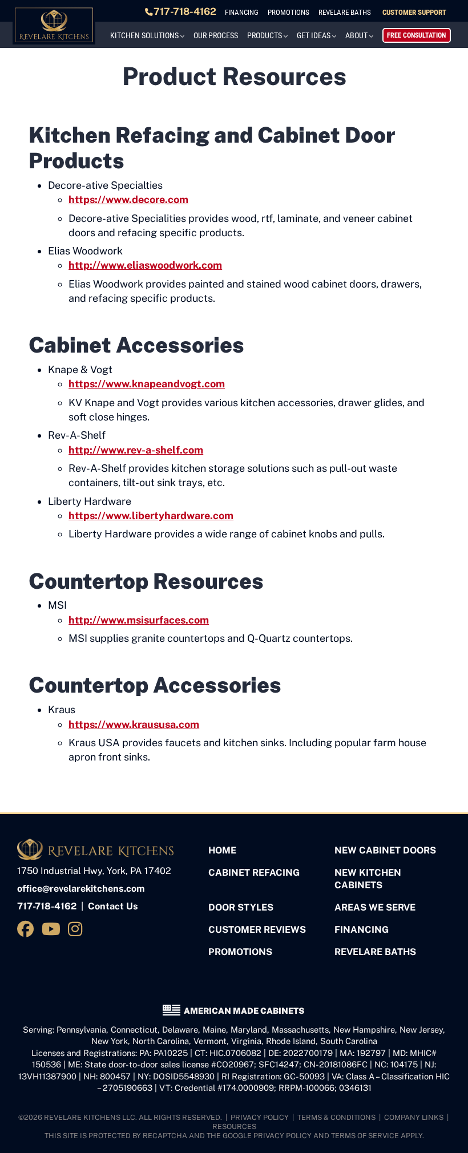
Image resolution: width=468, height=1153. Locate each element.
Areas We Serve (374, 907)
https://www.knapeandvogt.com (146, 384)
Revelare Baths (344, 12)
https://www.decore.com (128, 199)
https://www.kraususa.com (133, 724)
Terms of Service (365, 1135)
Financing (242, 12)
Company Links (413, 1117)
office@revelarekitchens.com (81, 888)
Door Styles (240, 907)
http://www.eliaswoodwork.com (145, 265)
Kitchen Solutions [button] (144, 35)
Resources (234, 1126)
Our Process (215, 35)
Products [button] (264, 35)
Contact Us (113, 906)
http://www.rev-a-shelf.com (135, 450)
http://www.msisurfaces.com (138, 620)
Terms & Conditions (336, 1117)
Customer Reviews (257, 929)
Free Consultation (416, 35)
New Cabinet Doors (385, 850)
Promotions (288, 12)
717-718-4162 (185, 11)
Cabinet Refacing (254, 872)
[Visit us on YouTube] (53, 929)
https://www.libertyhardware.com (150, 515)
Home (222, 850)
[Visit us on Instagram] (77, 929)
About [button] (356, 35)
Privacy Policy (260, 1117)
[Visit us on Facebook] (27, 929)
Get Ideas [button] (313, 35)
